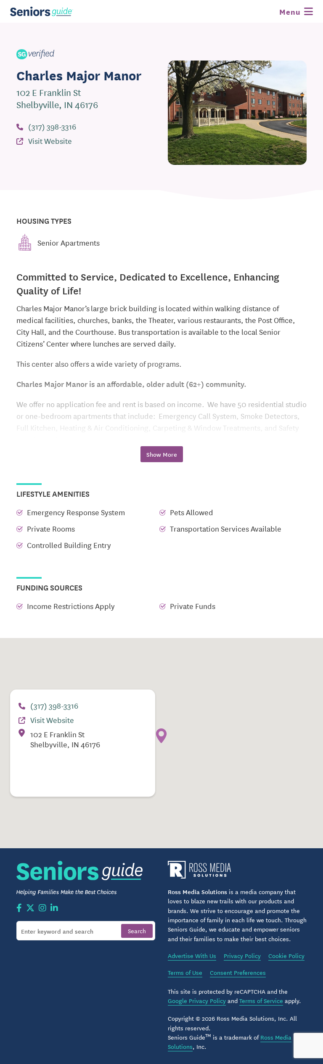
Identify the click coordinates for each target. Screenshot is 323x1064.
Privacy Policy (242, 955)
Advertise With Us (192, 955)
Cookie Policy (286, 955)
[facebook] (19, 908)
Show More (161, 454)
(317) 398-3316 (52, 126)
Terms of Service (261, 1000)
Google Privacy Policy (197, 1000)
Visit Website (50, 140)
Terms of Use (185, 972)
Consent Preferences (238, 972)
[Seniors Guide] (41, 11)
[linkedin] (54, 908)
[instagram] (42, 908)
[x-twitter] (30, 908)
